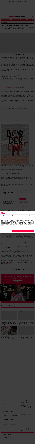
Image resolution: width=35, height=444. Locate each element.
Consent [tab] (4, 215)
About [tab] (30, 215)
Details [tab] (13, 215)
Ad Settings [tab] (22, 215)
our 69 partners (6, 220)
